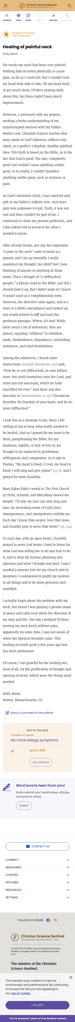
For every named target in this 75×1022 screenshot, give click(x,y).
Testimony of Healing (23, 32)
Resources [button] (13, 890)
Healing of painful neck (27, 47)
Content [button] (12, 875)
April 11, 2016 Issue (21, 35)
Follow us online (30, 920)
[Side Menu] (5, 5)
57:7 (57, 470)
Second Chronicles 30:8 (39, 364)
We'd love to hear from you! (40, 785)
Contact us (40, 846)
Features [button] (12, 882)
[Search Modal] (69, 5)
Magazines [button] (13, 867)
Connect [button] (12, 860)
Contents (43, 762)
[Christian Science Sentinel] (38, 6)
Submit (24, 806)
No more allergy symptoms (34, 740)
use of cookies (20, 993)
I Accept (38, 1005)
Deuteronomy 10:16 (35, 395)
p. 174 (66, 526)
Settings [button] (12, 897)
